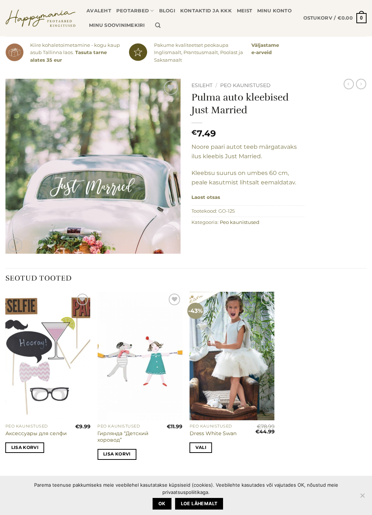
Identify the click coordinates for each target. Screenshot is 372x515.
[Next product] (349, 84)
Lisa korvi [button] (25, 447)
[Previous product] (361, 84)
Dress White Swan (213, 433)
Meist (244, 10)
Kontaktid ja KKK (206, 10)
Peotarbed (132, 10)
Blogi (167, 10)
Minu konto (274, 10)
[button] (335, 18)
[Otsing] (158, 25)
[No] (362, 497)
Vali (200, 447)
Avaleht (98, 10)
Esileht (202, 85)
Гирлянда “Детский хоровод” (123, 437)
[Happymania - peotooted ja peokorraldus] (40, 18)
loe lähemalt (199, 503)
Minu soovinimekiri (117, 25)
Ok (162, 503)
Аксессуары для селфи (36, 433)
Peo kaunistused (245, 85)
